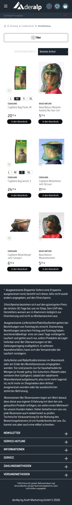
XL (30, 98)
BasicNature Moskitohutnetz (47, 255)
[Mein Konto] (48, 6)
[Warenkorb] (64, 6)
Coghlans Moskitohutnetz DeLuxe (50, 181)
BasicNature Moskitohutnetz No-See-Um (50, 107)
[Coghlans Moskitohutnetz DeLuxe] (51, 151)
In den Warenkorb (19, 121)
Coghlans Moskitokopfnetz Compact (20, 255)
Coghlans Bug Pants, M (19, 105)
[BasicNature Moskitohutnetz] (51, 225)
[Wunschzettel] (56, 6)
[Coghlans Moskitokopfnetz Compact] (20, 225)
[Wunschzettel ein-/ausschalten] (9, 90)
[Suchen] (64, 15)
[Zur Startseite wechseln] (27, 6)
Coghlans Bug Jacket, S (19, 179)
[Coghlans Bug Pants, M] (20, 77)
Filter (38, 38)
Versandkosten (20, 485)
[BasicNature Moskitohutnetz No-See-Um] (51, 77)
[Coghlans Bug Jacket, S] (20, 151)
